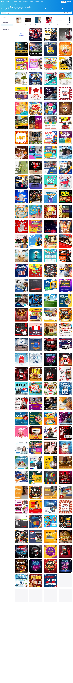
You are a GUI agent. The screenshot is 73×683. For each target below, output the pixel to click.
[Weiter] (72, 21)
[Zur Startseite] (4, 2)
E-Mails (8, 13)
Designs (3, 12)
